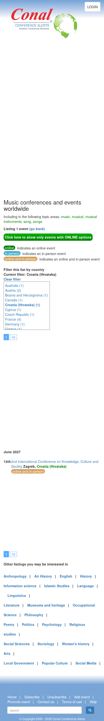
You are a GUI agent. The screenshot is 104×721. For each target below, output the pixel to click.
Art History (43, 576)
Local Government (19, 663)
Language (85, 585)
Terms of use (72, 701)
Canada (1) (13, 299)
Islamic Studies (56, 585)
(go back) (37, 228)
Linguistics (16, 595)
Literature (12, 605)
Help (93, 701)
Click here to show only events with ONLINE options (48, 237)
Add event (82, 696)
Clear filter (12, 279)
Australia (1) (14, 285)
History (86, 576)
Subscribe (32, 696)
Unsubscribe (57, 696)
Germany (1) (15, 324)
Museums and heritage (46, 605)
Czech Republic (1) (19, 314)
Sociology (45, 643)
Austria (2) (13, 290)
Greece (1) (13, 328)
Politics (28, 624)
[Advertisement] (23, 125)
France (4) (13, 319)
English (66, 576)
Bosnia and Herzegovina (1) (26, 295)
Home (12, 696)
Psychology (52, 624)
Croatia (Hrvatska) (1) (22, 304)
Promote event (18, 701)
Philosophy (33, 614)
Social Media (86, 663)
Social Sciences (17, 643)
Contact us (46, 701)
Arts (7, 653)
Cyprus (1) (13, 309)
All (13, 337)
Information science (20, 585)
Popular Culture (55, 663)
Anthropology (15, 576)
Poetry (9, 624)
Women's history (75, 643)
